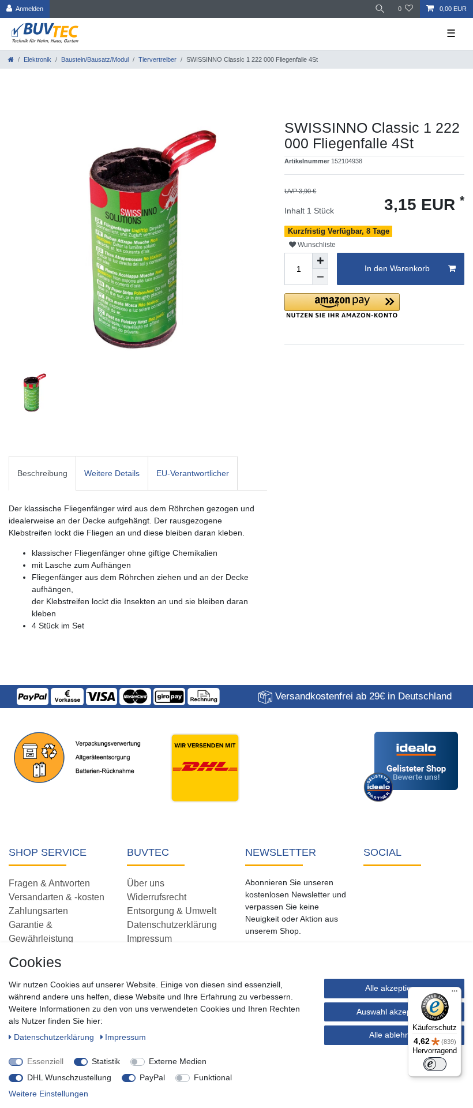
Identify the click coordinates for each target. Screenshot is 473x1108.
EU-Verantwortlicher (192, 473)
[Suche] (380, 9)
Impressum (149, 939)
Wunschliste (316, 245)
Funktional (213, 1077)
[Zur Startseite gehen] (11, 59)
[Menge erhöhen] (320, 261)
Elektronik (37, 59)
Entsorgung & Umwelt (171, 911)
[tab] (42, 473)
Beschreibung (42, 473)
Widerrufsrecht (156, 897)
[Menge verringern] (320, 277)
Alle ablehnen (394, 1034)
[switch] (434, 1064)
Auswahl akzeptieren (394, 1011)
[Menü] (454, 994)
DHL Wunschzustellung (69, 1077)
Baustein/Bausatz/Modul (95, 59)
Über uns (145, 883)
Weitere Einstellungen (48, 1093)
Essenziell (45, 1061)
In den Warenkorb (397, 268)
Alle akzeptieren (394, 988)
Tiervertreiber (157, 59)
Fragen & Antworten (49, 883)
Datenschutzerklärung (172, 925)
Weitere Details (112, 473)
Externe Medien (178, 1061)
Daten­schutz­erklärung (55, 1037)
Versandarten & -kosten (56, 897)
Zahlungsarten (38, 911)
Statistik (106, 1061)
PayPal (152, 1077)
